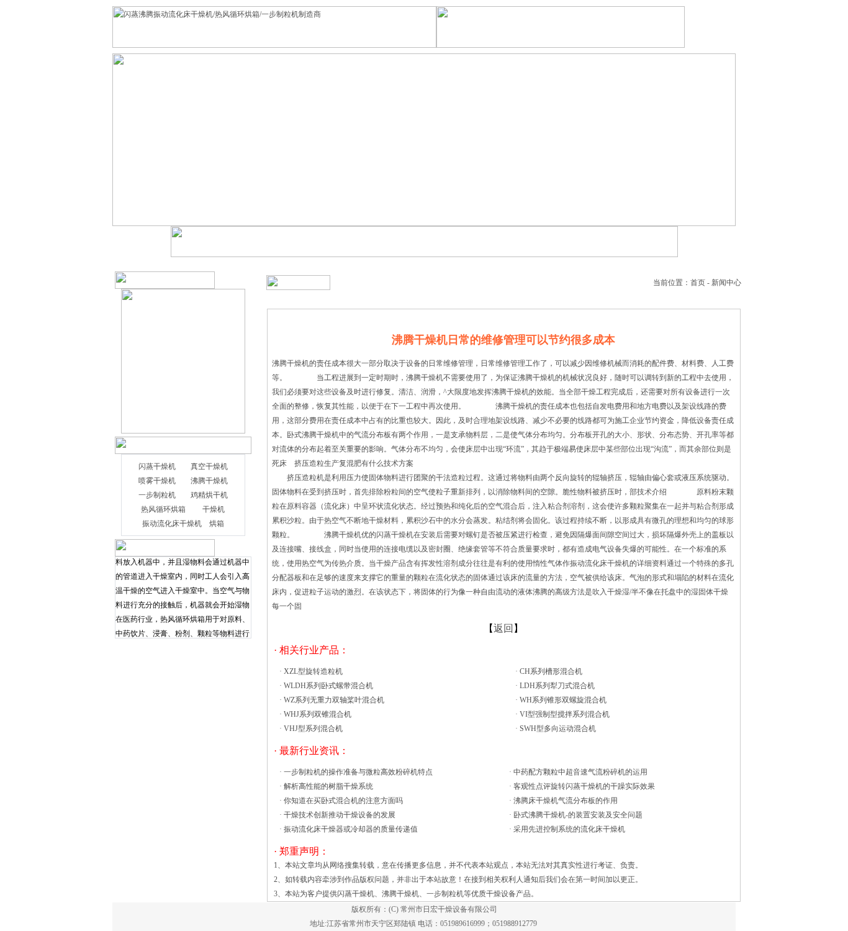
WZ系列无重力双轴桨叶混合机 (334, 700)
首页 (697, 282)
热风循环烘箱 (163, 509)
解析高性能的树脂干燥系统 (328, 786)
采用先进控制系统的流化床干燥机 (569, 829)
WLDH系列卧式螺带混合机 (328, 685)
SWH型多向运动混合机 (558, 728)
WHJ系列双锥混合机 (317, 714)
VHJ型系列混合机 (313, 728)
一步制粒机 (157, 495)
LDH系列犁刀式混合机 (557, 685)
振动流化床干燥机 (172, 523)
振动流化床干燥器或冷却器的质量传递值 (351, 829)
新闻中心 (726, 282)
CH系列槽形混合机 (551, 671)
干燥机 (213, 509)
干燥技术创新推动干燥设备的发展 (339, 815)
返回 (503, 628)
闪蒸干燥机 (157, 466)
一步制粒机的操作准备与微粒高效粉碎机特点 (358, 772)
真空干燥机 (209, 466)
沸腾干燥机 (209, 480)
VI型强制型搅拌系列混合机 (565, 714)
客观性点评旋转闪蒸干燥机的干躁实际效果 (584, 786)
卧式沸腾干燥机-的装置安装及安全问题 (578, 815)
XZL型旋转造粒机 (313, 671)
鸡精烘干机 (209, 495)
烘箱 (216, 523)
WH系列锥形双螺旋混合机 (563, 700)
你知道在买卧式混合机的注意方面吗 (343, 800)
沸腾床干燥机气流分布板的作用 (565, 800)
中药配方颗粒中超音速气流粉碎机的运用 (580, 772)
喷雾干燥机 (157, 480)
